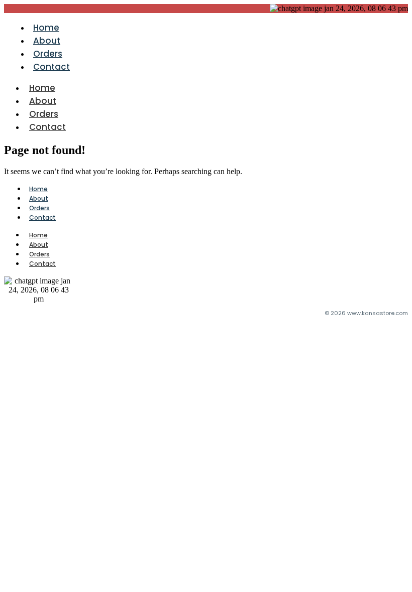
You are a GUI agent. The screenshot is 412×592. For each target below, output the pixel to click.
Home (46, 28)
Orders (47, 54)
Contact (51, 67)
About (46, 41)
